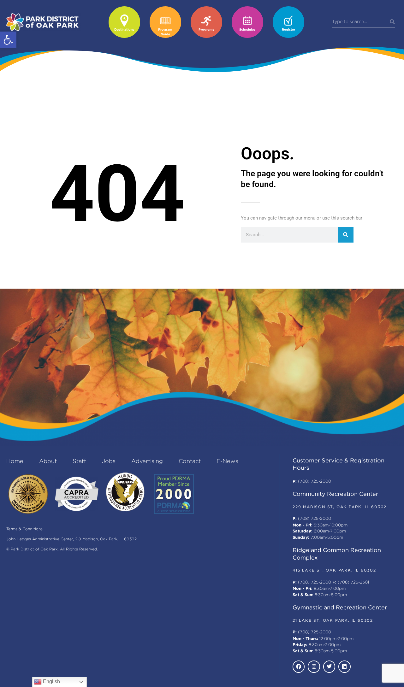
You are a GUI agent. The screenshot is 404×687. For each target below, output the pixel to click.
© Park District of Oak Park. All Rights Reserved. (52, 549)
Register (288, 29)
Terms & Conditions (24, 529)
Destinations (124, 29)
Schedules (247, 29)
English (51, 681)
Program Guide (165, 32)
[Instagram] (314, 666)
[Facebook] (299, 666)
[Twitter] (329, 666)
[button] (8, 40)
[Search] (392, 22)
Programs (206, 29)
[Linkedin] (344, 666)
